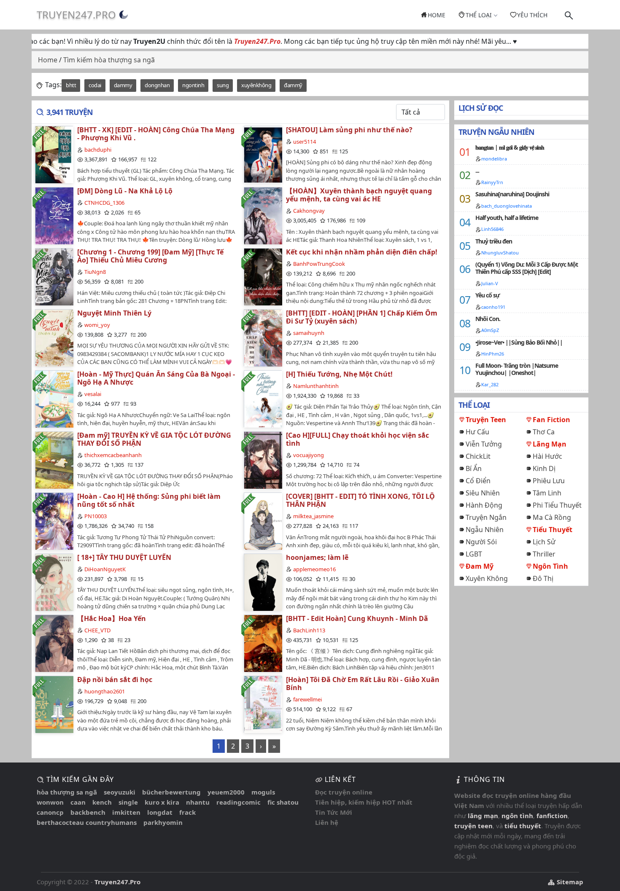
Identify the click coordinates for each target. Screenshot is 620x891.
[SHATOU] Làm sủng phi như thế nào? (349, 129)
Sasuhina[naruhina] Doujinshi (512, 194)
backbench (87, 812)
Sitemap (569, 882)
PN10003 (95, 516)
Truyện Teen (486, 419)
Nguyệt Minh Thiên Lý (114, 313)
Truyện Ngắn (486, 517)
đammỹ (293, 85)
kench (102, 802)
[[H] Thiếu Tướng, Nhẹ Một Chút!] (263, 398)
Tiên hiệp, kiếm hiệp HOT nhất (363, 802)
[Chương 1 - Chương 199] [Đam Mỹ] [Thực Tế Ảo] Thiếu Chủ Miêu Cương (150, 256)
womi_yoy (97, 325)
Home (436, 15)
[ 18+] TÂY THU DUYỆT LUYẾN (124, 557)
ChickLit (478, 456)
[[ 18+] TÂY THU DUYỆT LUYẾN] (54, 582)
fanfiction (552, 815)
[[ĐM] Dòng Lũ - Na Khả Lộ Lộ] (54, 215)
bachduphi (97, 149)
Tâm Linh (547, 493)
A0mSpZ (490, 330)
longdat (160, 812)
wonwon (50, 802)
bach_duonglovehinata (506, 206)
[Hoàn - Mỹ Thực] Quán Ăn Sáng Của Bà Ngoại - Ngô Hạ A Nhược (156, 378)
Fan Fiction (551, 419)
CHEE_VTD (97, 630)
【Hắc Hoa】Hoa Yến (111, 618)
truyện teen (473, 825)
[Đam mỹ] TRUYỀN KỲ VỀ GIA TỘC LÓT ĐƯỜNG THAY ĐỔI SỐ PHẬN (154, 439)
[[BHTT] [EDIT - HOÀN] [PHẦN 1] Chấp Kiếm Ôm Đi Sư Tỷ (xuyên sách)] (263, 337)
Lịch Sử (544, 541)
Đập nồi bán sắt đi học (114, 679)
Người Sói (481, 541)
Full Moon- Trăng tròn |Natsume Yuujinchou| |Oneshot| (516, 369)
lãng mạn (483, 815)
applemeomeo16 (314, 569)
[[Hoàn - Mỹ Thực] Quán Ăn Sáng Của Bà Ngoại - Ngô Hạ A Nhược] (54, 398)
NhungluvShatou (500, 252)
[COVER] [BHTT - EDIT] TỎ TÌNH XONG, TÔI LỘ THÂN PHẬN (360, 500)
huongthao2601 (104, 691)
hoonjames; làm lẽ (317, 557)
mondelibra (494, 158)
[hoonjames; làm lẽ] (263, 582)
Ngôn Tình (550, 566)
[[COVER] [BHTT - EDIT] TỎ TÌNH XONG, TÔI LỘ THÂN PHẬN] (263, 520)
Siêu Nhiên (483, 493)
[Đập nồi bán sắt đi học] (54, 704)
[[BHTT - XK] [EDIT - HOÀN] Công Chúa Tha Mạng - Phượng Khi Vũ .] (54, 154)
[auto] (123, 14)
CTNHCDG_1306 (104, 202)
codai (95, 85)
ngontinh (193, 85)
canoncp (50, 812)
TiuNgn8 (95, 272)
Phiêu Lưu (549, 480)
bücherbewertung (171, 792)
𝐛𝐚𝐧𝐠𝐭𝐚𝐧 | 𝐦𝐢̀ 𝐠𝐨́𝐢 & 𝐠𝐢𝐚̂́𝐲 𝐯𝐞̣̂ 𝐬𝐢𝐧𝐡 (509, 147)
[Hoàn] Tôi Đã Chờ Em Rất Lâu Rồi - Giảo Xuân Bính (362, 683)
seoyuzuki (119, 792)
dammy (123, 85)
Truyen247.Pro (76, 14)
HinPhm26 (492, 354)
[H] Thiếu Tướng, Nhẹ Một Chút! (339, 374)
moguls (263, 792)
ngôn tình (517, 815)
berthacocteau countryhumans (87, 822)
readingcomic (238, 802)
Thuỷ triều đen (493, 241)
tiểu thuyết (522, 825)
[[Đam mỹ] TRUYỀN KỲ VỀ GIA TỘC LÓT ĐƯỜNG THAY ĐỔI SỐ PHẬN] (54, 459)
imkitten (126, 812)
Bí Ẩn (474, 468)
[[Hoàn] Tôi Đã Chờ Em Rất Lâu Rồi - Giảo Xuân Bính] (263, 704)
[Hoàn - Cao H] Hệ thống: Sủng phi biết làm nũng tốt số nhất (149, 500)
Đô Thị (543, 578)
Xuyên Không (487, 578)
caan (78, 802)
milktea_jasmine (313, 516)
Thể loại (479, 15)
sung (223, 85)
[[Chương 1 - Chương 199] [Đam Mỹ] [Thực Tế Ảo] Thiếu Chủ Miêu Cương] (54, 276)
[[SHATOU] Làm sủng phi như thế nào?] (263, 154)
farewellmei (307, 699)
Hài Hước (547, 456)
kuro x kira (162, 802)
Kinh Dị (544, 468)
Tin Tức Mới (333, 812)
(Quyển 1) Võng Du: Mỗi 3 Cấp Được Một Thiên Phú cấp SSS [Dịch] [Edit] (526, 268)
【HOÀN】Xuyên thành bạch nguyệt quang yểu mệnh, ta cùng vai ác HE (359, 194)
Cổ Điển (478, 480)
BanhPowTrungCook (319, 264)
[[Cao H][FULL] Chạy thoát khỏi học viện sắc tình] (263, 459)
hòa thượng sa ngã (67, 792)
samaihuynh (308, 333)
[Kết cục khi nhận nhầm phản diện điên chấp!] (263, 276)
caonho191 (493, 307)
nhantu (198, 802)
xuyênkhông (256, 85)
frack (187, 812)
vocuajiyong (308, 455)
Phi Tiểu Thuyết (557, 505)
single (128, 802)
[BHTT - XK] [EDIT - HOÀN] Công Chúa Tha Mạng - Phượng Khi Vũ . (156, 133)
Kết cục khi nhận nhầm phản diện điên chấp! (361, 252)
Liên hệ (326, 822)
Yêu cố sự (487, 295)
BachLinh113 (309, 630)
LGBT (474, 554)
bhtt (71, 85)
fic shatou (283, 802)
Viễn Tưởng (484, 444)
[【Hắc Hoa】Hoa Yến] (54, 643)
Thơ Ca (544, 431)
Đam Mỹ (479, 566)
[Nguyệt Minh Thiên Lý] (54, 337)
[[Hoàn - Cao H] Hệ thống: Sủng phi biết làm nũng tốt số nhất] (54, 520)
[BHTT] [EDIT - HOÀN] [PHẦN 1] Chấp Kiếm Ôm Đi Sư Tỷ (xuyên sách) (361, 317)
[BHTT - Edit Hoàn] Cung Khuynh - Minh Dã (357, 618)
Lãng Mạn (549, 444)
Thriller (544, 554)
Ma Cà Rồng (552, 517)
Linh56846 (492, 229)
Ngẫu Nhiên (485, 529)
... (477, 170)
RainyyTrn (492, 182)
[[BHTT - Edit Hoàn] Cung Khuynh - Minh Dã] (263, 643)
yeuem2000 (226, 792)
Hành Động (484, 505)
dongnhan (157, 85)
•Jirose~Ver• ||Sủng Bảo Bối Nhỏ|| (519, 342)
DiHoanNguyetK (105, 569)
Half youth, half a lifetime (506, 218)
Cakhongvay (309, 210)
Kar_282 (490, 384)
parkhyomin (163, 822)
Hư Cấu (477, 431)
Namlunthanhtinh (316, 386)
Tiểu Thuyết (552, 529)
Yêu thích (532, 15)
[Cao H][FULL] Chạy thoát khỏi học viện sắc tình (357, 439)
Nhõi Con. (487, 319)
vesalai (92, 394)
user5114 (304, 141)
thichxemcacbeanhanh (113, 455)
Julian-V (489, 283)
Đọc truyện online (343, 792)
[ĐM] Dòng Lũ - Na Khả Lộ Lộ (125, 190)
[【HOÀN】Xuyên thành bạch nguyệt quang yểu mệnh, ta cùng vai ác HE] (263, 215)
